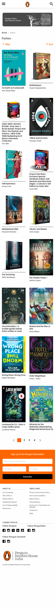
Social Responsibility (10, 505)
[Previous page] (13, 440)
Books (4, 33)
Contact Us (33, 510)
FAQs (31, 513)
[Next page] (40, 440)
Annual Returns (34, 502)
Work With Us (7, 496)
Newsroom (7, 508)
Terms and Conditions (37, 496)
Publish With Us (8, 499)
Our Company (8, 492)
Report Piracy (34, 499)
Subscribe (27, 477)
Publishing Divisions (10, 502)
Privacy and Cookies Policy (39, 492)
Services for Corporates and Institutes (39, 506)
